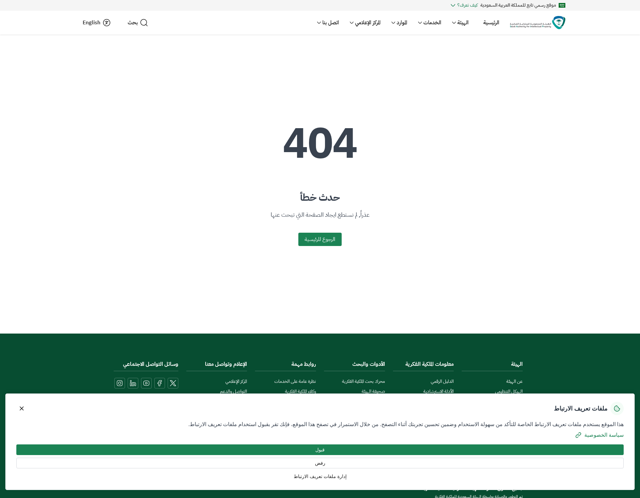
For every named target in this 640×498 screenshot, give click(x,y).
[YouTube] (146, 383)
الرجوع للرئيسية (320, 239)
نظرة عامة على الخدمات (295, 381)
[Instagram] (119, 383)
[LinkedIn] (133, 383)
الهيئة (463, 23)
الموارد (402, 23)
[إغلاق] (21, 408)
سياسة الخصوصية (604, 435)
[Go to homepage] (537, 23)
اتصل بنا (330, 23)
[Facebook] (159, 383)
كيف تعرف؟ (467, 5)
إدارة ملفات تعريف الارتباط (320, 476)
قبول (320, 449)
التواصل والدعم (233, 391)
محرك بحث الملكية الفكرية (363, 381)
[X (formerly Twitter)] (173, 383)
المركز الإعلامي (368, 23)
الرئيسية (491, 23)
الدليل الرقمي (442, 381)
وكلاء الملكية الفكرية (300, 391)
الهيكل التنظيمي (509, 391)
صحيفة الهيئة (373, 391)
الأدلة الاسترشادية (438, 391)
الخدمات (432, 23)
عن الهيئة (514, 381)
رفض (320, 463)
